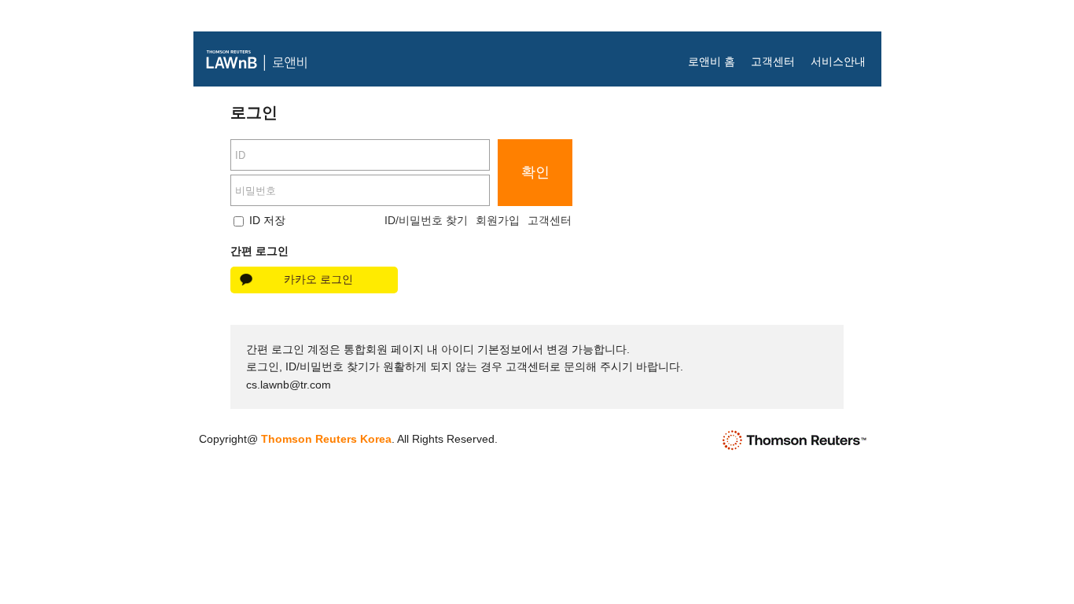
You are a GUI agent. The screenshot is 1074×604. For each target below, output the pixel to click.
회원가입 (498, 220)
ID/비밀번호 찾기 (426, 220)
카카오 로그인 (318, 279)
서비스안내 (838, 61)
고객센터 (773, 61)
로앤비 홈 (711, 61)
